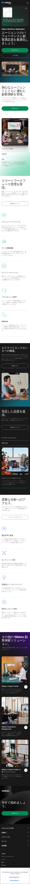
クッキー (3, 859)
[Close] (27, 870)
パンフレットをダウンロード (15, 517)
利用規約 (3, 853)
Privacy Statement (14, 877)
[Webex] (6, 3)
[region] (15, 876)
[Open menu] (27, 2)
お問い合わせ (15, 50)
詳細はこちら (6, 24)
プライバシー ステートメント (8, 856)
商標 (2, 862)
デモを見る (15, 55)
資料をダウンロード (15, 203)
